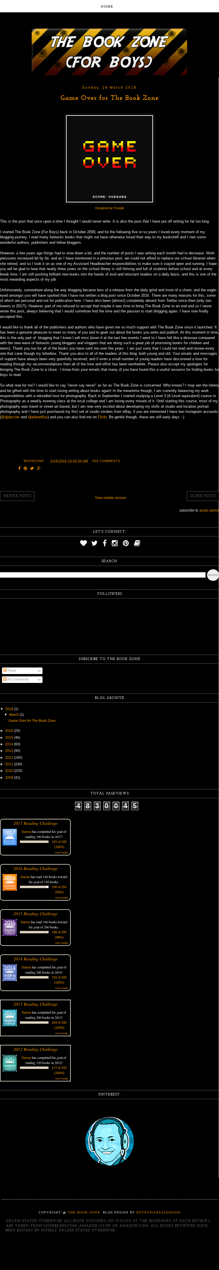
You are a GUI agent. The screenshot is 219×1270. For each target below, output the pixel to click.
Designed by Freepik (109, 208)
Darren (26, 831)
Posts (11, 671)
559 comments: (106, 461)
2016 (9, 731)
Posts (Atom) (209, 510)
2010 (9, 771)
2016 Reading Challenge (35, 868)
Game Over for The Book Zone (109, 98)
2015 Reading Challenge (35, 913)
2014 (9, 744)
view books (61, 852)
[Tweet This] (32, 468)
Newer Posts (17, 496)
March (14, 715)
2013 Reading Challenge (35, 1004)
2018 (9, 709)
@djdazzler (10, 417)
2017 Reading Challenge (35, 823)
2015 (9, 738)
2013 (9, 751)
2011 (9, 764)
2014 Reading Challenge (35, 959)
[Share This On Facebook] (19, 468)
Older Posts (203, 496)
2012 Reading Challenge (35, 1049)
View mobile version (110, 498)
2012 (9, 758)
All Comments (18, 679)
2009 (9, 778)
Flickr (102, 417)
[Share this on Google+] (39, 468)
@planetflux (38, 417)
